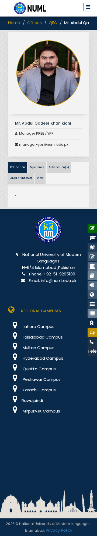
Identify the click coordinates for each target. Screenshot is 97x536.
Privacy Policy (59, 530)
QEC (53, 22)
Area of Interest (21, 178)
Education (17, 167)
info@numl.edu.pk (58, 280)
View (40, 178)
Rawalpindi (32, 400)
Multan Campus (38, 347)
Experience (37, 167)
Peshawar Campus (41, 379)
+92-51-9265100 (59, 274)
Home (14, 22)
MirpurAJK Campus (41, 411)
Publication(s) (59, 167)
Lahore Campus (38, 326)
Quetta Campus (39, 369)
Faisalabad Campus (42, 337)
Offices (34, 22)
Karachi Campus (39, 390)
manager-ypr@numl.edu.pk (43, 144)
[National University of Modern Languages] (48, 233)
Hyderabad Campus (42, 358)
